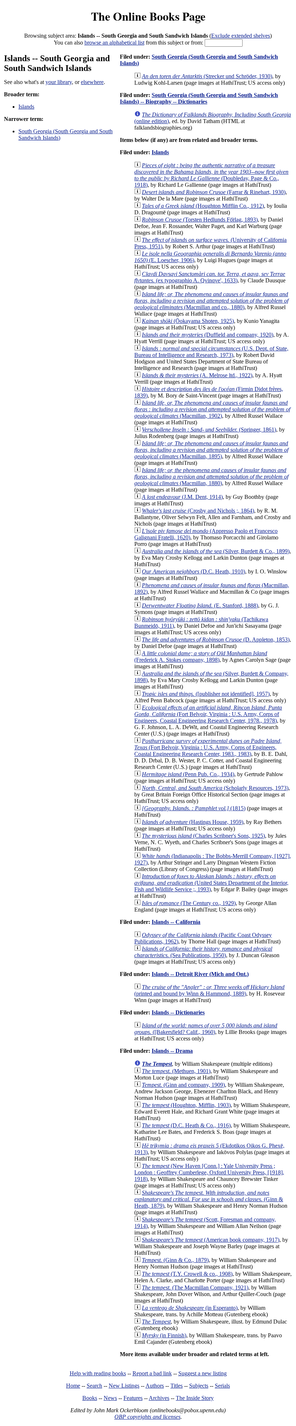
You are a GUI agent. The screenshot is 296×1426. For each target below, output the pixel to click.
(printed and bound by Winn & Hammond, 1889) (209, 990)
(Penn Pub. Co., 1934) (188, 774)
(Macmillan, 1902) (212, 409)
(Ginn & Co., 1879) (175, 1260)
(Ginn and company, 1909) (183, 1085)
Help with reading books (98, 1373)
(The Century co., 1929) (189, 903)
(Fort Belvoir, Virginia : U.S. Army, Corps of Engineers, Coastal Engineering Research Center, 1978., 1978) (208, 714)
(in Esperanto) (190, 1308)
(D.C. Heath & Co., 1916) (186, 1125)
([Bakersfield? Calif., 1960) (205, 1028)
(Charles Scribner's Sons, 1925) (203, 836)
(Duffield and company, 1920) (207, 335)
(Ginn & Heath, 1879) (208, 1199)
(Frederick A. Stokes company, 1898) (200, 656)
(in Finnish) (164, 1335)
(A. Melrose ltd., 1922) (197, 375)
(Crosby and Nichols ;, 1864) (198, 511)
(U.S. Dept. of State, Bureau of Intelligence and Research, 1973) (211, 351)
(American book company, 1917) (210, 1240)
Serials (222, 1386)
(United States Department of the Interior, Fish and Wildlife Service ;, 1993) (211, 882)
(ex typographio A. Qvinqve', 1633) (209, 277)
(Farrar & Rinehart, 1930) (214, 192)
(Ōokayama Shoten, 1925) (188, 321)
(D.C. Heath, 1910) (193, 571)
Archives (159, 1398)
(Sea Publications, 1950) (203, 952)
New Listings (124, 1386)
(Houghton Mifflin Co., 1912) (203, 206)
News (110, 1398)
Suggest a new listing (202, 1373)
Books (89, 1398)
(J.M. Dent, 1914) (182, 497)
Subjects (198, 1386)
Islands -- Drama (172, 1051)
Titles (176, 1386)
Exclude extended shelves (240, 36)
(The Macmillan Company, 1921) (195, 1287)
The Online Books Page (148, 16)
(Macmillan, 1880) (211, 476)
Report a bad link (152, 1373)
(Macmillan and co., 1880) (211, 300)
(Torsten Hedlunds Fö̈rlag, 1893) (200, 219)
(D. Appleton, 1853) (216, 639)
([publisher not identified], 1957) (206, 694)
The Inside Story (195, 1398)
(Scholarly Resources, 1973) (215, 788)
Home (73, 1386)
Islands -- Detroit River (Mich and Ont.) (200, 974)
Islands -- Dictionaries (178, 1012)
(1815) (193, 808)
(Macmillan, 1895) (211, 449)
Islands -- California (176, 922)
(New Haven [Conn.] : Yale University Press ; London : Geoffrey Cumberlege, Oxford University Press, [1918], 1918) (209, 1172)
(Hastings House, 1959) (192, 822)
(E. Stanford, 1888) (200, 605)
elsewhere (92, 82)
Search (94, 1386)
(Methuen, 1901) (176, 1071)
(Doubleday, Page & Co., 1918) (211, 175)
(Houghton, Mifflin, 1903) (186, 1105)
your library (58, 82)
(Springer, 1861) (209, 429)
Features (133, 1398)
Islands (26, 107)
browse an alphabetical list (114, 42)
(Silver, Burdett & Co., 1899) (216, 551)
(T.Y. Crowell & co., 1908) (187, 1274)
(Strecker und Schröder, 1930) (207, 76)
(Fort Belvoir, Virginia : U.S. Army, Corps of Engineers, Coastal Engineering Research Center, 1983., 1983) (208, 747)
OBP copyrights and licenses (147, 1417)
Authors (154, 1386)
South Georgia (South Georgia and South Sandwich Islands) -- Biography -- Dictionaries (199, 98)
